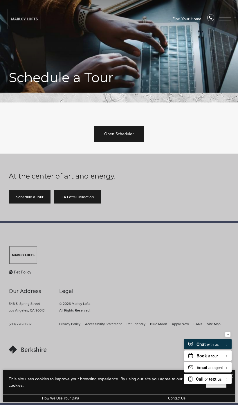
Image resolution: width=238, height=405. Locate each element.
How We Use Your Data (60, 398)
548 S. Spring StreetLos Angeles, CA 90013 (27, 307)
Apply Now (180, 324)
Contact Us (176, 398)
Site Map (214, 324)
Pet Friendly (136, 324)
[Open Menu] (225, 19)
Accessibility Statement (103, 324)
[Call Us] (210, 19)
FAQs (198, 324)
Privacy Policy (69, 324)
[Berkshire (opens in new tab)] (27, 351)
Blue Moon (158, 324)
